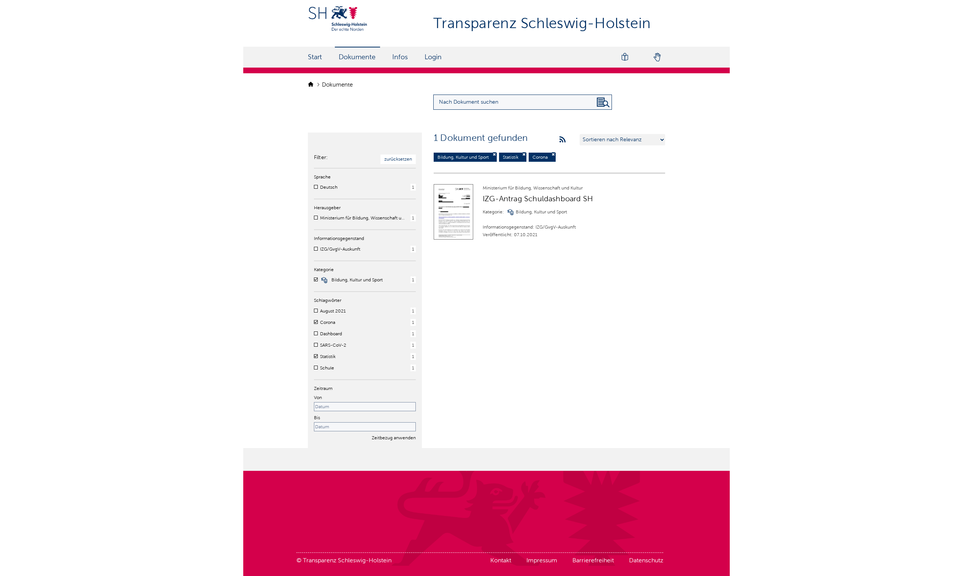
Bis (317, 417)
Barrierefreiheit (593, 560)
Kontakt (500, 560)
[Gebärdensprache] (656, 57)
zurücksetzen (398, 159)
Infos (400, 57)
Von (318, 397)
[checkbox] (316, 187)
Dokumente (357, 57)
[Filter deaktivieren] (494, 154)
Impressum (541, 560)
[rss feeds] (562, 140)
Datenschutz (646, 560)
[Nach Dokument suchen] (603, 102)
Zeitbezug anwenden (394, 437)
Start (315, 57)
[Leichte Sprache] (624, 57)
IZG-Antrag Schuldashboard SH (538, 198)
